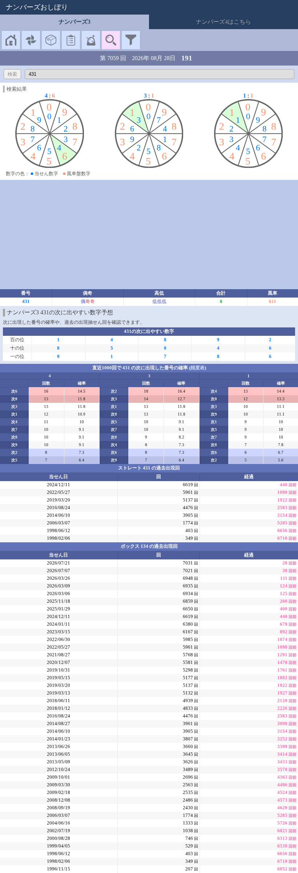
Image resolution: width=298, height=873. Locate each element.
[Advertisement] (149, 235)
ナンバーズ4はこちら (223, 22)
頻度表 (197, 367)
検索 (12, 74)
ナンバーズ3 (74, 22)
